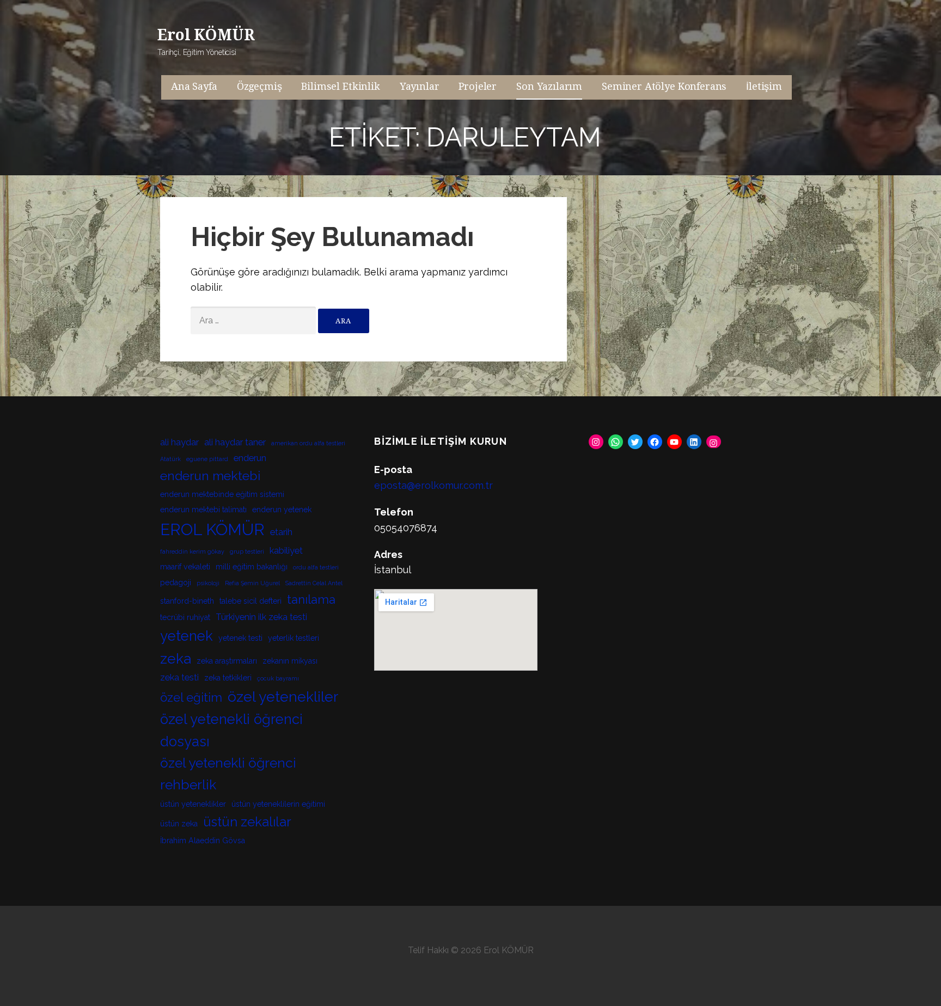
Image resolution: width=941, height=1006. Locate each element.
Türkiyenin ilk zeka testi (261, 617)
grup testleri (247, 551)
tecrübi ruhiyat (185, 617)
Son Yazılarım (549, 86)
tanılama (311, 599)
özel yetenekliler (283, 696)
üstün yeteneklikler (193, 804)
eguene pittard (207, 459)
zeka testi (179, 677)
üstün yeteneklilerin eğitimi (278, 804)
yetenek (186, 636)
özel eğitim (191, 697)
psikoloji (208, 583)
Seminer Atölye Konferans (664, 86)
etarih (281, 532)
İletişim (764, 86)
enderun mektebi (210, 475)
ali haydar (179, 442)
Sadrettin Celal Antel (314, 583)
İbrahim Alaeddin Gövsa (202, 840)
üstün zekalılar (247, 822)
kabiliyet (286, 550)
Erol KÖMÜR (205, 35)
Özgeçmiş (259, 86)
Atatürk (170, 459)
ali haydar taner (235, 442)
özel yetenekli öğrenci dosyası (231, 730)
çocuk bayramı (278, 678)
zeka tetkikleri (228, 677)
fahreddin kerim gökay (192, 551)
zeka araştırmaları (227, 661)
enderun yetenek (281, 509)
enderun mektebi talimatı (203, 509)
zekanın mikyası (289, 661)
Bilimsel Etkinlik (340, 86)
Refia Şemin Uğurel (252, 583)
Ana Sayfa (194, 86)
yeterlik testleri (293, 638)
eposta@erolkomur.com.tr (433, 485)
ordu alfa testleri (316, 567)
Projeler (478, 86)
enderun (250, 458)
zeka (175, 658)
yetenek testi (240, 638)
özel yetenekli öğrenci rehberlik (228, 774)
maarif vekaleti (185, 566)
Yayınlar (419, 86)
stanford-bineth (187, 601)
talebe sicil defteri (250, 601)
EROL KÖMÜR (212, 529)
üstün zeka (179, 823)
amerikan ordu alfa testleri (308, 443)
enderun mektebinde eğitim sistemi (222, 494)
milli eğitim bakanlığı (252, 566)
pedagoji (175, 582)
